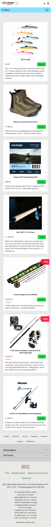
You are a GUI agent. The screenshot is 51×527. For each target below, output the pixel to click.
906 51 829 (11, 487)
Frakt (7, 473)
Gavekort (44, 436)
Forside (6, 436)
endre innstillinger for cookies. (25, 517)
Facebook (34, 436)
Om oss (24, 436)
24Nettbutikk (30, 522)
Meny (7, 10)
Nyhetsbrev (26, 478)
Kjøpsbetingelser (18, 473)
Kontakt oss (30, 441)
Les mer (30, 515)
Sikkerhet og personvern (38, 473)
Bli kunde (15, 436)
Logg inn (20, 441)
